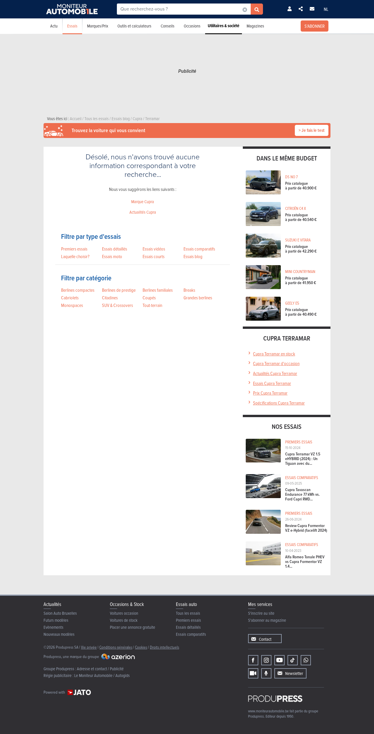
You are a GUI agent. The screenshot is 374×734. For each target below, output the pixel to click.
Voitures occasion (124, 613)
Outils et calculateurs (134, 26)
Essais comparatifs (199, 249)
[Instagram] (266, 660)
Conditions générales (115, 647)
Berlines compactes (77, 290)
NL (326, 9)
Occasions (192, 26)
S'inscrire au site (261, 613)
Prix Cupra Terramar (270, 393)
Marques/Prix (97, 26)
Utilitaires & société (223, 26)
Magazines (255, 26)
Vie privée (89, 647)
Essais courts (154, 256)
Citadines (110, 297)
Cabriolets (70, 297)
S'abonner (314, 26)
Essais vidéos (154, 249)
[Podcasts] (266, 673)
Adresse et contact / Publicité (100, 669)
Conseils (167, 26)
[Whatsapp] (306, 660)
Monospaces (72, 305)
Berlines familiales (158, 290)
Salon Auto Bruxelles (60, 613)
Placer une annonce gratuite (132, 627)
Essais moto (112, 256)
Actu (54, 26)
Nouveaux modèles (59, 634)
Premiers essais (74, 249)
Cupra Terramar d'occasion (276, 363)
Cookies (141, 647)
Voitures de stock (124, 620)
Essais (72, 26)
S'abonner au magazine (267, 620)
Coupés (149, 297)
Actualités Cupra (142, 212)
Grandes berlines (197, 297)
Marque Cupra (142, 201)
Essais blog (192, 256)
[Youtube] (279, 660)
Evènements (53, 627)
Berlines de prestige (119, 290)
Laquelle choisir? (75, 256)
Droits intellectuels (164, 647)
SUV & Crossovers (117, 305)
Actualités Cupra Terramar (275, 373)
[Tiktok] (293, 660)
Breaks (189, 290)
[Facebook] (253, 660)
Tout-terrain (152, 305)
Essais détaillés (114, 249)
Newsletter (294, 673)
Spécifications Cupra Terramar (279, 403)
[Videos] (253, 673)
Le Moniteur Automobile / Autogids (102, 675)
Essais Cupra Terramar (272, 383)
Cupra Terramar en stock (274, 353)
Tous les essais (188, 613)
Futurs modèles (56, 620)
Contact (265, 639)
